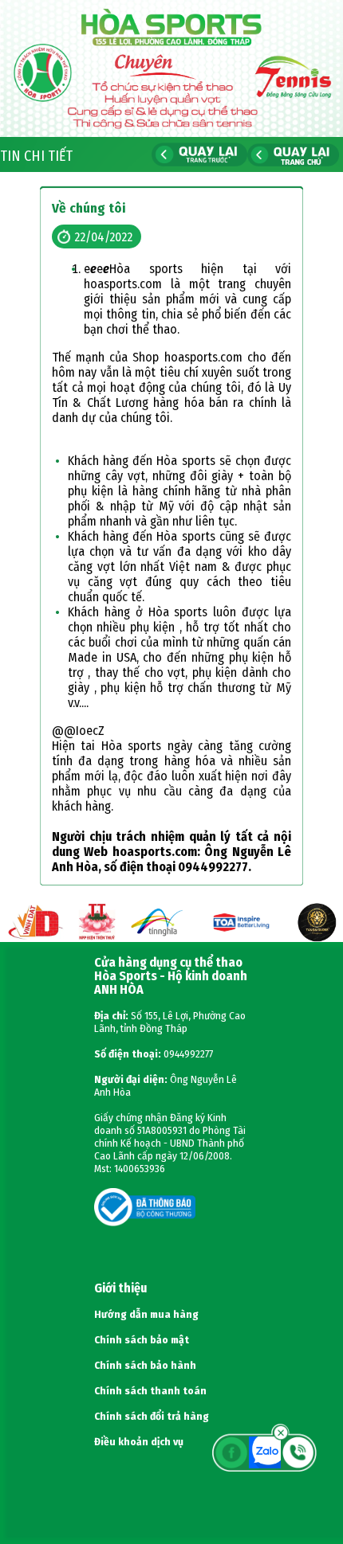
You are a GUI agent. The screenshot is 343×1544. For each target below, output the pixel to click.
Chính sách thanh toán (150, 1391)
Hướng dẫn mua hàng (146, 1314)
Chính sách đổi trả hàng (151, 1416)
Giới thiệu (120, 1288)
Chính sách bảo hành (145, 1365)
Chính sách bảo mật (141, 1340)
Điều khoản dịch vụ (138, 1442)
